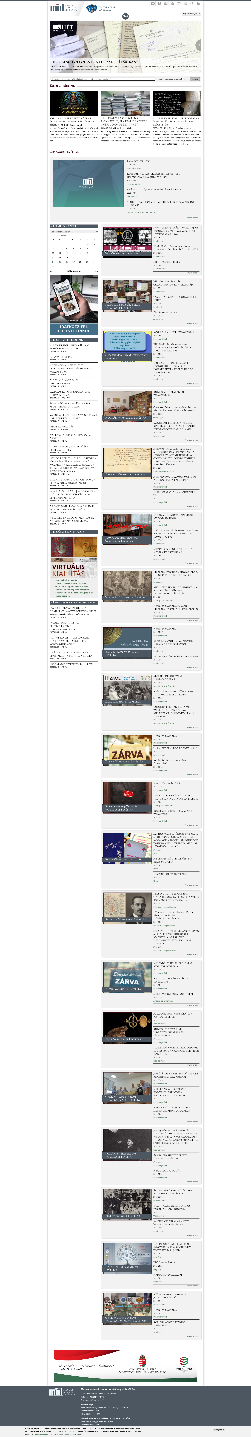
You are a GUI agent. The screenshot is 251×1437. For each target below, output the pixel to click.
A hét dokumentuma (182, 128)
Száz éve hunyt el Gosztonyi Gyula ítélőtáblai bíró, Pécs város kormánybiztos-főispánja (176, 897)
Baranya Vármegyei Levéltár (125, 919)
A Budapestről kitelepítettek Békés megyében (172, 860)
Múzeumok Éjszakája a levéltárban (176, 656)
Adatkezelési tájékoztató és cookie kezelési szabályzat (58, 1434)
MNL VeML (65, 485)
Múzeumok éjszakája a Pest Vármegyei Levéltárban (171, 1223)
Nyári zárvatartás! (165, 629)
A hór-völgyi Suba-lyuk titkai (173, 994)
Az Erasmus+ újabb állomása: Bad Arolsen (154, 190)
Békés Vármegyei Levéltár (123, 859)
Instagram (166, 3)
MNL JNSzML (65, 398)
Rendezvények (76, 125)
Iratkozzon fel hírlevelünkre (153, 3)
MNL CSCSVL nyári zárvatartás (173, 332)
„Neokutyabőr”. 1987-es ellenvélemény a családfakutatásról (64, 626)
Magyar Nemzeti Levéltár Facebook (159, 3)
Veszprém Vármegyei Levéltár (126, 597)
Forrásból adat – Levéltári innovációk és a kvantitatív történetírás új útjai (172, 1247)
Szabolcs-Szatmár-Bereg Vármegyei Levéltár (122, 306)
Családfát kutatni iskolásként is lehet (175, 299)
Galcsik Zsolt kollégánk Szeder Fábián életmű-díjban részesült (174, 409)
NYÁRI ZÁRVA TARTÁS (167, 1171)
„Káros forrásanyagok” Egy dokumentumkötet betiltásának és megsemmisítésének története (73, 611)
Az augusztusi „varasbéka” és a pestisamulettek (172, 1015)
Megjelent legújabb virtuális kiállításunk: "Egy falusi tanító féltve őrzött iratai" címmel (174, 426)
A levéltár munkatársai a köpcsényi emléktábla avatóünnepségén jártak (169, 1092)
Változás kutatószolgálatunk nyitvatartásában (173, 517)
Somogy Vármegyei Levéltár (125, 474)
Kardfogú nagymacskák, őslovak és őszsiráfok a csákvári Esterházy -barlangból (176, 1051)
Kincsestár (157, 582)
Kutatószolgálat (133, 184)
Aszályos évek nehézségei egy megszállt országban (172, 551)
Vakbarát (179, 3)
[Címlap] (63, 7)
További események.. (58, 235)
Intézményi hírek (134, 168)
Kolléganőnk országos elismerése (169, 1324)
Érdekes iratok (159, 436)
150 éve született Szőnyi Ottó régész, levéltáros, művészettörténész (173, 915)
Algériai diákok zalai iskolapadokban (167, 678)
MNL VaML (65, 409)
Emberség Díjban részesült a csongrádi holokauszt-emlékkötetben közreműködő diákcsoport (173, 368)
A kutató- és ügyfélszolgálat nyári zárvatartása (172, 965)
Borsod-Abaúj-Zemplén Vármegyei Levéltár (121, 808)
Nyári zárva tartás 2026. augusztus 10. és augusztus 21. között (176, 693)
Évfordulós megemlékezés (164, 907)
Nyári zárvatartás (165, 736)
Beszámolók (132, 196)
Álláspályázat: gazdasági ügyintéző (169, 762)
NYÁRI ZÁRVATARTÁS (166, 783)
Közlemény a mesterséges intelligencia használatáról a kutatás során (153, 175)
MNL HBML (65, 429)
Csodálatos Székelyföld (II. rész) (71, 664)
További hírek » (191, 217)
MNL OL (65, 66)
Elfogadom (219, 1430)
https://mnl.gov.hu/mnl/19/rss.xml (172, 3)
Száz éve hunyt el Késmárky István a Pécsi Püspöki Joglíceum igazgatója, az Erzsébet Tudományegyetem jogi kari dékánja (176, 937)
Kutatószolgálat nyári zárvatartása (168, 394)
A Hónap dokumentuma (163, 471)
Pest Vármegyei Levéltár (122, 1216)
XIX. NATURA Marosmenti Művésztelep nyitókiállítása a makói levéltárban (173, 347)
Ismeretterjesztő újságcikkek (165, 686)
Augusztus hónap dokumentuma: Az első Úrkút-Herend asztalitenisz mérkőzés (175, 590)
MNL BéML (65, 474)
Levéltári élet (127, 128)
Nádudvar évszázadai (167, 1275)
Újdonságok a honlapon (84, 66)
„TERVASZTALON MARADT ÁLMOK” (71, 583)
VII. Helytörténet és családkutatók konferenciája (173, 283)
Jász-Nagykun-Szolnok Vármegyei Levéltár (121, 540)
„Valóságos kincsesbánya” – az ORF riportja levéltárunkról (175, 1075)
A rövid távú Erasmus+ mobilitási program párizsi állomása (175, 478)
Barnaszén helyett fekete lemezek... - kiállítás (170, 1157)
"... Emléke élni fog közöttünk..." (175, 748)
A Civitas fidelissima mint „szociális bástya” (170, 1296)
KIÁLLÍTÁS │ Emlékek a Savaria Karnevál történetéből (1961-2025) (175, 248)
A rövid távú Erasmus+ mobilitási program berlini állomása (160, 204)
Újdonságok (158, 319)
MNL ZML (64, 386)
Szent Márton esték (166, 262)
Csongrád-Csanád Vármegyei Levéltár (126, 357)
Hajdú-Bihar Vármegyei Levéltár (122, 1269)
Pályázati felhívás (138, 161)
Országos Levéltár (64, 152)
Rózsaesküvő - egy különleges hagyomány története (173, 1192)
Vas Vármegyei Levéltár (122, 253)
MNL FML (64, 452)
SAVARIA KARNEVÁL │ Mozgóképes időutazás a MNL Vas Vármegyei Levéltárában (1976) (175, 231)
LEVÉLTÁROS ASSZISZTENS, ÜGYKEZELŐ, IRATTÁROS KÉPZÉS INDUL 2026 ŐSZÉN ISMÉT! (124, 121)
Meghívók (157, 1257)
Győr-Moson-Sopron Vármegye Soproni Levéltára (125, 1319)
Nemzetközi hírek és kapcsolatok (141, 212)
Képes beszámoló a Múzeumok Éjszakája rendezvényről (173, 643)
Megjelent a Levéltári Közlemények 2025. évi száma (104, 62)
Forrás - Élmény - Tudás (66, 580)
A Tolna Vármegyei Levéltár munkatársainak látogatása (171, 1109)
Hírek (155, 853)
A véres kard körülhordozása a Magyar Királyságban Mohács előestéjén (176, 121)
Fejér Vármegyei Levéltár (123, 1039)
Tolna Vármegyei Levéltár (124, 761)
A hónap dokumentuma (163, 600)
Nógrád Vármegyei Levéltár (125, 418)
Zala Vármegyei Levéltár (122, 702)
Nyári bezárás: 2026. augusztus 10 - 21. (175, 494)
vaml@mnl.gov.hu (95, 1400)
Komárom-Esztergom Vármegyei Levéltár (120, 1155)
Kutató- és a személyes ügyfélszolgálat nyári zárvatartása (168, 1032)
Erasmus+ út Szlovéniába (169, 874)
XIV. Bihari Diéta (164, 1263)
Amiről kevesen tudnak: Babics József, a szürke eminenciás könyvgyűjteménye (70, 641)
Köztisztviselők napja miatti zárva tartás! (172, 813)
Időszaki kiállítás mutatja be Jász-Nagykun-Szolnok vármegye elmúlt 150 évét (175, 534)
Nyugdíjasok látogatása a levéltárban (170, 980)
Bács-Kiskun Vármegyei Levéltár (122, 654)
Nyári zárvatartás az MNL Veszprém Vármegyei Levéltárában (175, 607)
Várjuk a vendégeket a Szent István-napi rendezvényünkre (72, 120)
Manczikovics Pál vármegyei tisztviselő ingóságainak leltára (175, 797)
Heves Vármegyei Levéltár (123, 989)
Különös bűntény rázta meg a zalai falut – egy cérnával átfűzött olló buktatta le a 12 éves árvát (173, 712)
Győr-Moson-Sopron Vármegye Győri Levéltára (124, 1098)
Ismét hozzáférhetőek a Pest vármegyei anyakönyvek (172, 1207)
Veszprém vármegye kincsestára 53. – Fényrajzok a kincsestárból (176, 573)
